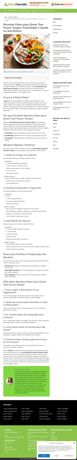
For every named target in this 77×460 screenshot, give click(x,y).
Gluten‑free (56, 130)
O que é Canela (43, 416)
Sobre (40, 10)
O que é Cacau (25, 416)
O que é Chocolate (62, 411)
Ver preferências (69, 455)
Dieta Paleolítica (13, 17)
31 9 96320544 (14, 432)
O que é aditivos (7, 416)
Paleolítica (56, 148)
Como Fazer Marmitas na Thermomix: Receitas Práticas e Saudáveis (61, 59)
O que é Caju (42, 408)
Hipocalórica (56, 134)
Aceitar (44, 455)
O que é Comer (61, 413)
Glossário (45, 10)
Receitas (55, 32)
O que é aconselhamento (10, 411)
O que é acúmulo (7, 413)
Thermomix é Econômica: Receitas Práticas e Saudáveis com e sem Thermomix (62, 71)
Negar (56, 455)
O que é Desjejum (62, 418)
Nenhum (55, 141)
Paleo (54, 145)
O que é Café (24, 418)
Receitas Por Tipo (12, 10)
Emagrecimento (57, 29)
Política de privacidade (11, 449)
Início (5, 17)
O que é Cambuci (44, 411)
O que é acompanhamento (10, 408)
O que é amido (7, 418)
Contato (51, 10)
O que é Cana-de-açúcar (45, 413)
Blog (54, 22)
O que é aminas (25, 408)
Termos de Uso (9, 447)
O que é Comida (61, 416)
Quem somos (8, 443)
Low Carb (55, 138)
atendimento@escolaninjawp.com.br (14, 437)
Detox (54, 127)
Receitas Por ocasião (24, 10)
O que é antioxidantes (27, 411)
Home (5, 10)
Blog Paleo (35, 10)
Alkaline (55, 123)
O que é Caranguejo (44, 418)
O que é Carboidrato (62, 408)
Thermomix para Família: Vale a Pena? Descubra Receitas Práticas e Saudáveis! (62, 52)
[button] (74, 443)
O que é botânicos (26, 413)
